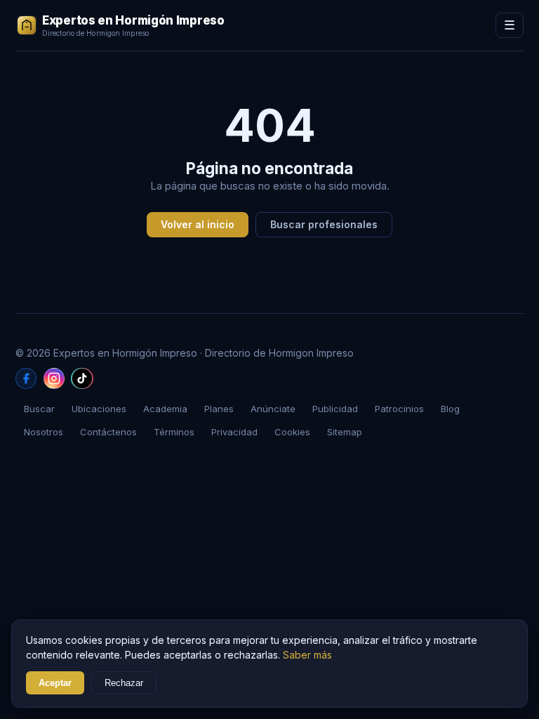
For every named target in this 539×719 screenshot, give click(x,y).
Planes (219, 408)
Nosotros (43, 431)
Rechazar (124, 683)
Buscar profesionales (324, 224)
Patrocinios (399, 408)
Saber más (307, 655)
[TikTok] (82, 378)
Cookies (292, 431)
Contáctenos (108, 431)
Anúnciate (273, 408)
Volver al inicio (197, 224)
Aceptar (55, 683)
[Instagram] (54, 378)
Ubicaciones (99, 408)
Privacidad (234, 431)
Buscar (39, 408)
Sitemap (344, 431)
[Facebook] (25, 378)
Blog (450, 408)
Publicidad (335, 408)
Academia (165, 408)
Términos (174, 431)
